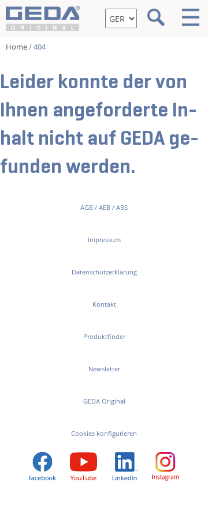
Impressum (104, 239)
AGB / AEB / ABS (104, 207)
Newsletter (104, 368)
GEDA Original (104, 401)
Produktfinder (104, 336)
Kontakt (104, 304)
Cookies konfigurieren (104, 433)
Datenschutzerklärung (104, 272)
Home (16, 47)
